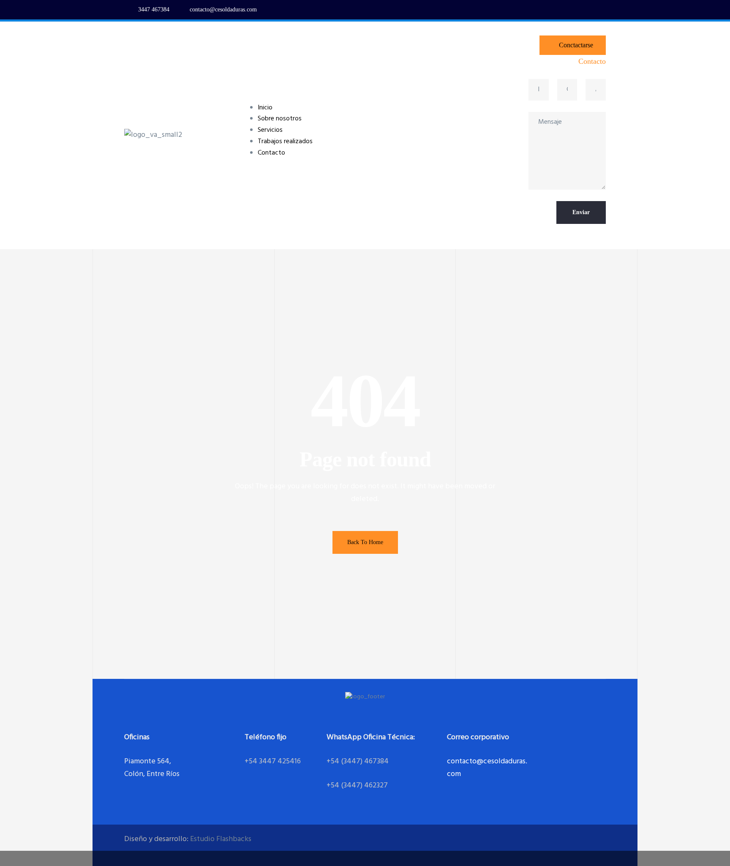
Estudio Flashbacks (220, 839)
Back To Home (365, 542)
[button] (572, 45)
